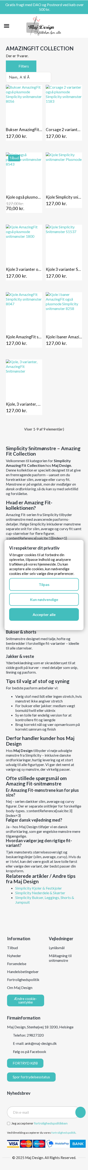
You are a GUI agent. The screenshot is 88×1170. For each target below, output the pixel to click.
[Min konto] (74, 26)
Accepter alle (44, 614)
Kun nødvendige (44, 599)
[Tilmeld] (80, 1112)
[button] (15, 26)
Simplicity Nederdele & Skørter (40, 893)
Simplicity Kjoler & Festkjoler (38, 888)
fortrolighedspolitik (63, 1132)
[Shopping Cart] (82, 26)
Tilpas (44, 584)
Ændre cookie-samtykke (25, 1000)
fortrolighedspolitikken (51, 1123)
